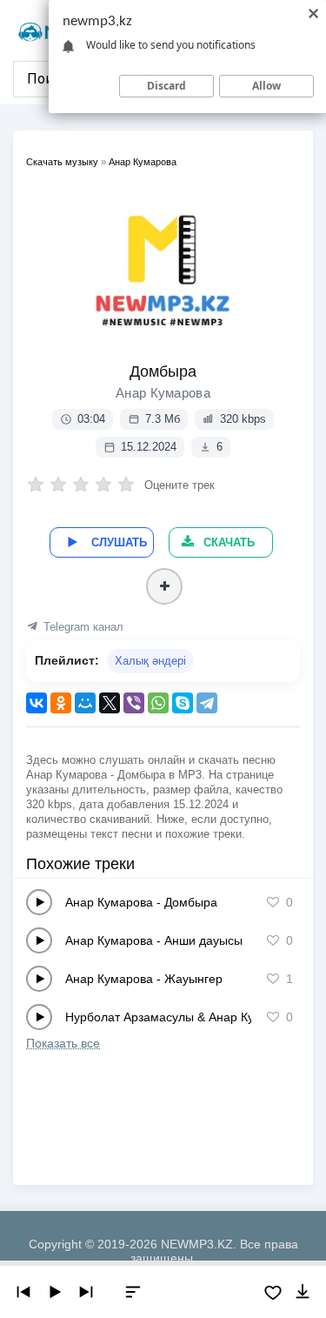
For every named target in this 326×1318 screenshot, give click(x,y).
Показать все (63, 1043)
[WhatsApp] (158, 702)
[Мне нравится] (273, 902)
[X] (109, 702)
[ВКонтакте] (36, 702)
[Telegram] (206, 702)
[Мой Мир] (85, 702)
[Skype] (182, 702)
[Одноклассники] (60, 702)
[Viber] (133, 702)
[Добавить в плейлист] (164, 586)
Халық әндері (150, 660)
